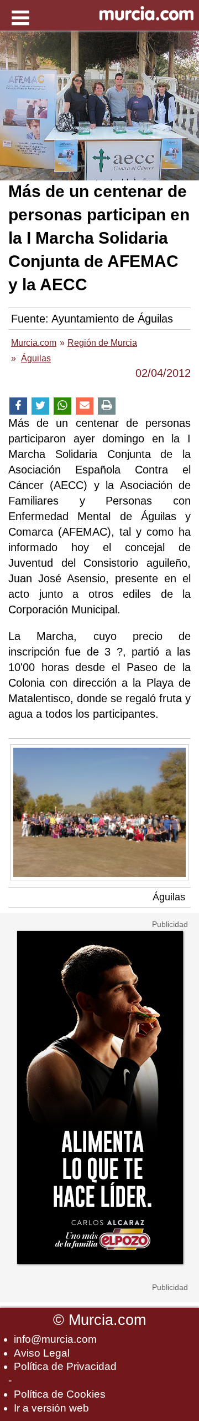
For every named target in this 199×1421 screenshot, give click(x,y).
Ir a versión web (51, 1408)
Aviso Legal (42, 1353)
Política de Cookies (60, 1394)
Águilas (169, 897)
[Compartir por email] (84, 406)
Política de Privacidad (65, 1366)
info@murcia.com (55, 1339)
